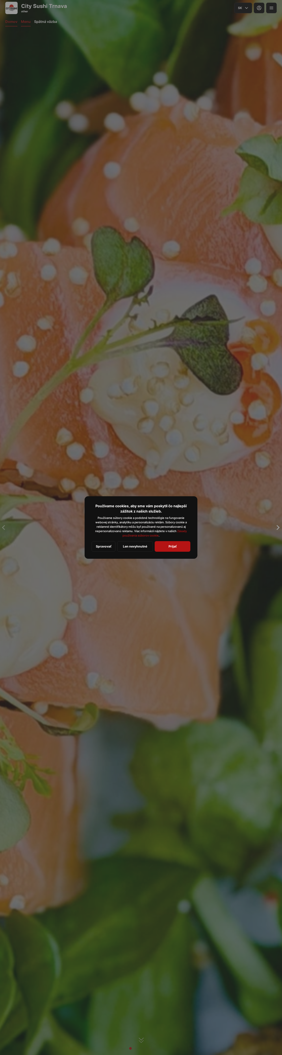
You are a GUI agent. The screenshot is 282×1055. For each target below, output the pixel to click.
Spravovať (103, 546)
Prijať (172, 546)
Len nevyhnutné (135, 546)
